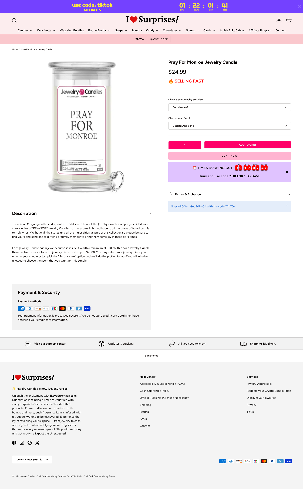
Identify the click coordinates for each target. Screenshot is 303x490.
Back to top (151, 355)
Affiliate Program (260, 30)
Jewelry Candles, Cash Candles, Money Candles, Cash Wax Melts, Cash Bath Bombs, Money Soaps (67, 476)
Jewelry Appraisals (259, 383)
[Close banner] (287, 172)
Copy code (160, 39)
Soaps (119, 30)
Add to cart (247, 144)
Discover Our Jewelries (261, 397)
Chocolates (170, 30)
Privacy (252, 404)
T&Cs (250, 411)
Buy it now (229, 155)
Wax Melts (44, 30)
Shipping (145, 404)
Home (15, 49)
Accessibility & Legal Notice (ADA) (162, 383)
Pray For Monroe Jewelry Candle (36, 49)
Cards (207, 30)
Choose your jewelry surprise (185, 99)
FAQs (143, 418)
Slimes (190, 30)
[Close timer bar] (299, 6)
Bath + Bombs (97, 30)
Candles (23, 30)
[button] (289, 20)
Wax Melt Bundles (72, 30)
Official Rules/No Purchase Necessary (164, 397)
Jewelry (137, 30)
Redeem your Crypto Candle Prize (269, 390)
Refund (144, 411)
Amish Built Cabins (232, 30)
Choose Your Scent (179, 118)
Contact (280, 30)
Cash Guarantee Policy (155, 390)
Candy (150, 30)
